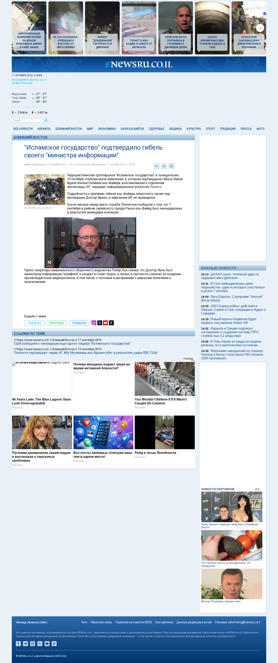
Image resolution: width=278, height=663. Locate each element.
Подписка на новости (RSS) (133, 622)
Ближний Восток (69, 128)
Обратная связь (101, 622)
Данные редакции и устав (194, 622)
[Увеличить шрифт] (164, 166)
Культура (194, 128)
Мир (90, 128)
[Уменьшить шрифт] (157, 166)
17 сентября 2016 (90, 340)
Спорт (210, 128)
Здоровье (156, 128)
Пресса (246, 128)
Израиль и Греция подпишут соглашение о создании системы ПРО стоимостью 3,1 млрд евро (230, 332)
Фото (260, 128)
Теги (84, 622)
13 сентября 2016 (90, 349)
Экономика (107, 128)
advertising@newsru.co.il (244, 622)
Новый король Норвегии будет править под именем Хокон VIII (228, 320)
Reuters (156, 187)
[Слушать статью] (175, 166)
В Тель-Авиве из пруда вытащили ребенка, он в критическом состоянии (231, 343)
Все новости (23, 128)
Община (175, 128)
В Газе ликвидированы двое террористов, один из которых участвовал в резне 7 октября (233, 287)
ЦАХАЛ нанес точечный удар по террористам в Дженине (230, 276)
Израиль (44, 128)
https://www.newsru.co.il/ (32, 340)
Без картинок (164, 622)
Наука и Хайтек (132, 128)
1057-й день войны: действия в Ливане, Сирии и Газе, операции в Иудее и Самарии (233, 309)
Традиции (228, 128)
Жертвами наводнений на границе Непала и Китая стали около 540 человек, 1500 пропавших (232, 354)
